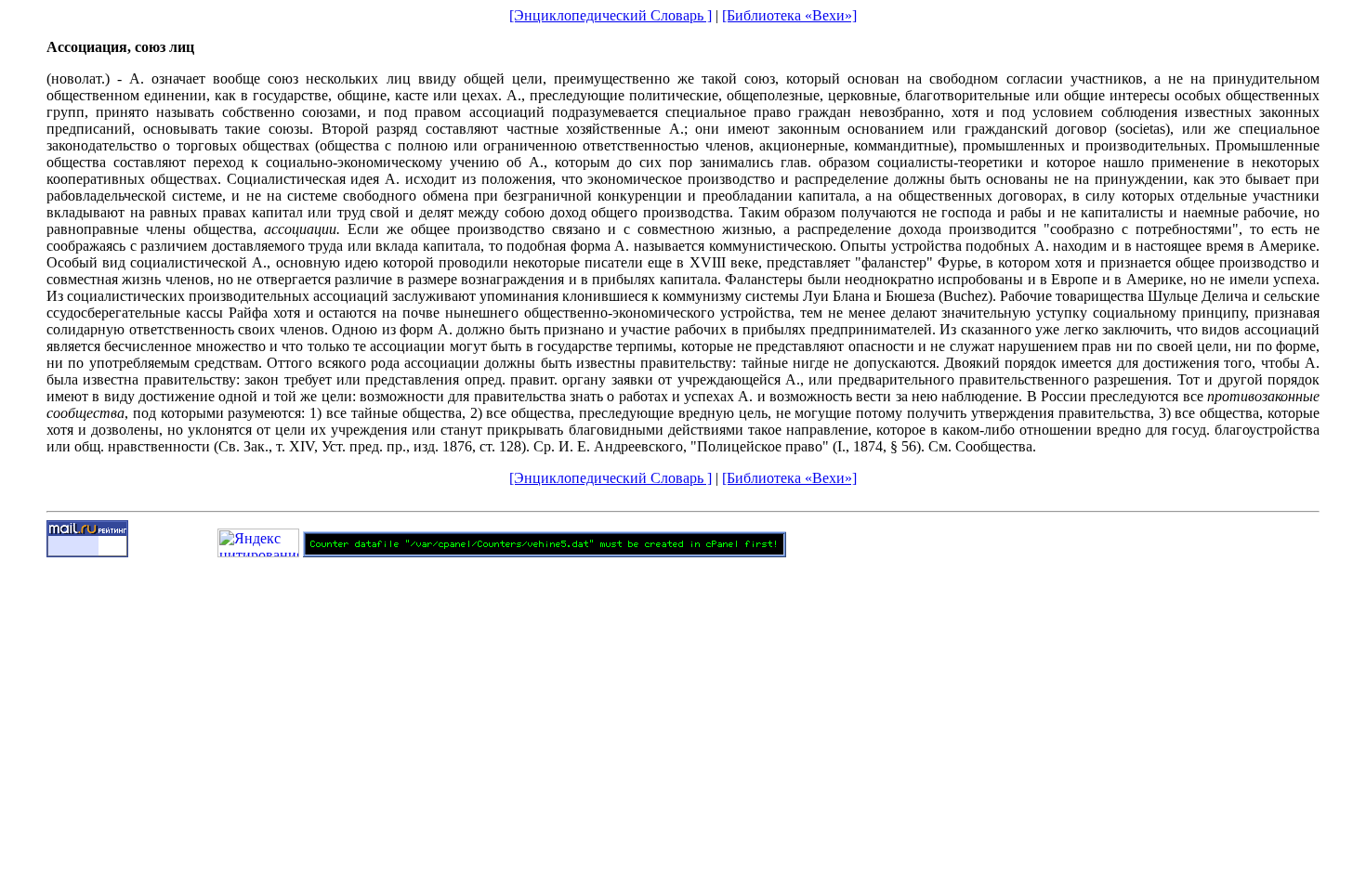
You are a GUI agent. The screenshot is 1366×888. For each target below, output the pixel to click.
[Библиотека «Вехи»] (789, 15)
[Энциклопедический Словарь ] (610, 15)
